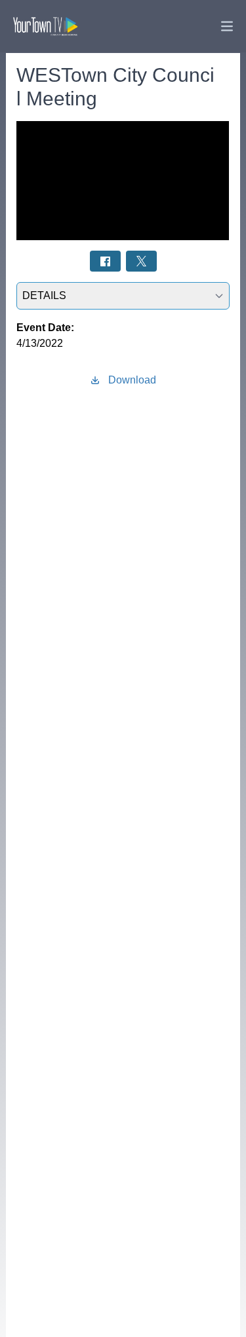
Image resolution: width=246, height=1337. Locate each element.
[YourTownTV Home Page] (45, 25)
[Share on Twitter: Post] (141, 261)
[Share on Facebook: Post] (105, 261)
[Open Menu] (227, 26)
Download (132, 379)
